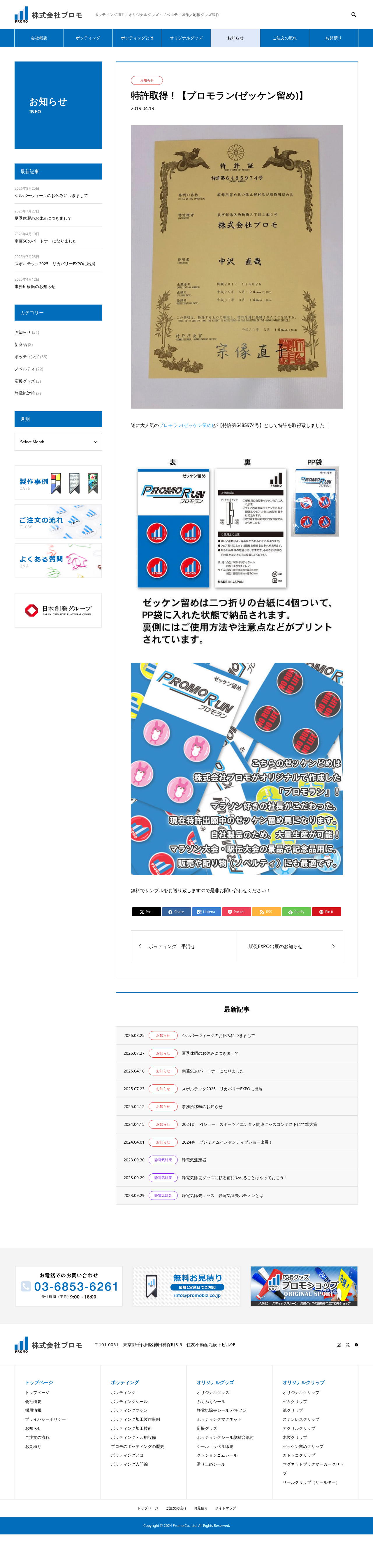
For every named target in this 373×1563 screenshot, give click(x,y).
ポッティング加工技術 (131, 1428)
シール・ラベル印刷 (215, 1446)
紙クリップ (293, 1410)
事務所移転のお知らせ (35, 286)
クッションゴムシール (217, 1455)
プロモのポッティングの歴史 (137, 1446)
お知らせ (235, 38)
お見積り (334, 38)
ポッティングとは (137, 38)
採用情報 (33, 1410)
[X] (348, 1345)
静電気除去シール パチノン (222, 1410)
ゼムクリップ (295, 1401)
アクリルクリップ (299, 1428)
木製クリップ (295, 1437)
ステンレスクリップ (301, 1419)
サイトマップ (225, 1508)
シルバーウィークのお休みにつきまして (51, 195)
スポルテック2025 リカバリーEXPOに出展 (55, 263)
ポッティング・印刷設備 (133, 1437)
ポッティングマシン (129, 1410)
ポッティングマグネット (219, 1419)
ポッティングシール (129, 1401)
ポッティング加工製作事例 (135, 1419)
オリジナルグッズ (186, 38)
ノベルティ (25, 369)
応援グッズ (25, 381)
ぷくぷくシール (211, 1401)
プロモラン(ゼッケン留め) (186, 425)
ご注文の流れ (284, 38)
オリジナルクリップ (301, 1392)
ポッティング (88, 38)
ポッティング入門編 (129, 1464)
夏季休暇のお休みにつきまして (43, 218)
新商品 (21, 344)
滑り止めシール (211, 1464)
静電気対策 (25, 393)
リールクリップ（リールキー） (311, 1482)
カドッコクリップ (299, 1455)
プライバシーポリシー (45, 1419)
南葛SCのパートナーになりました (46, 241)
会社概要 (39, 38)
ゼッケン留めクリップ (303, 1446)
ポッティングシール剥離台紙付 (225, 1437)
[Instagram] (339, 1345)
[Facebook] (356, 1345)
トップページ (37, 1392)
